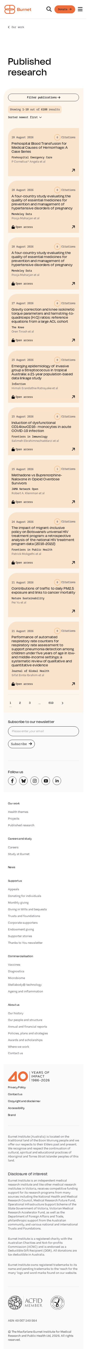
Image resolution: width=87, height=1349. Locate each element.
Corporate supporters (23, 922)
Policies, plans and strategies (28, 1033)
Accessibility (16, 1108)
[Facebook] (12, 781)
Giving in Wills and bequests (27, 909)
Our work (18, 27)
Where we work (18, 1046)
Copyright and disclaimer (24, 1101)
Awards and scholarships (25, 1040)
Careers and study (20, 838)
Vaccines (14, 964)
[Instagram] (34, 781)
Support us (15, 880)
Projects (13, 818)
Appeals (13, 889)
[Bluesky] (23, 781)
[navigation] (43, 9)
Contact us (15, 1053)
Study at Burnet (18, 854)
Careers (13, 847)
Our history (15, 1013)
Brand (12, 1115)
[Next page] (62, 703)
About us (13, 1004)
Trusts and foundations (24, 916)
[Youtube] (45, 781)
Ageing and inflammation (25, 991)
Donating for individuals (24, 896)
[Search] (49, 9)
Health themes (18, 812)
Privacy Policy (17, 1087)
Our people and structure (25, 1020)
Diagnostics (16, 971)
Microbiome (16, 978)
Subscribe (19, 744)
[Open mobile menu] (80, 9)
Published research (21, 825)
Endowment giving (21, 929)
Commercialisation (20, 956)
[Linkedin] (57, 781)
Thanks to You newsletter (25, 942)
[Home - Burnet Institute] (17, 9)
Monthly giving (18, 902)
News (11, 867)
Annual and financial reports (27, 1026)
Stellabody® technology (25, 984)
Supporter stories (20, 936)
